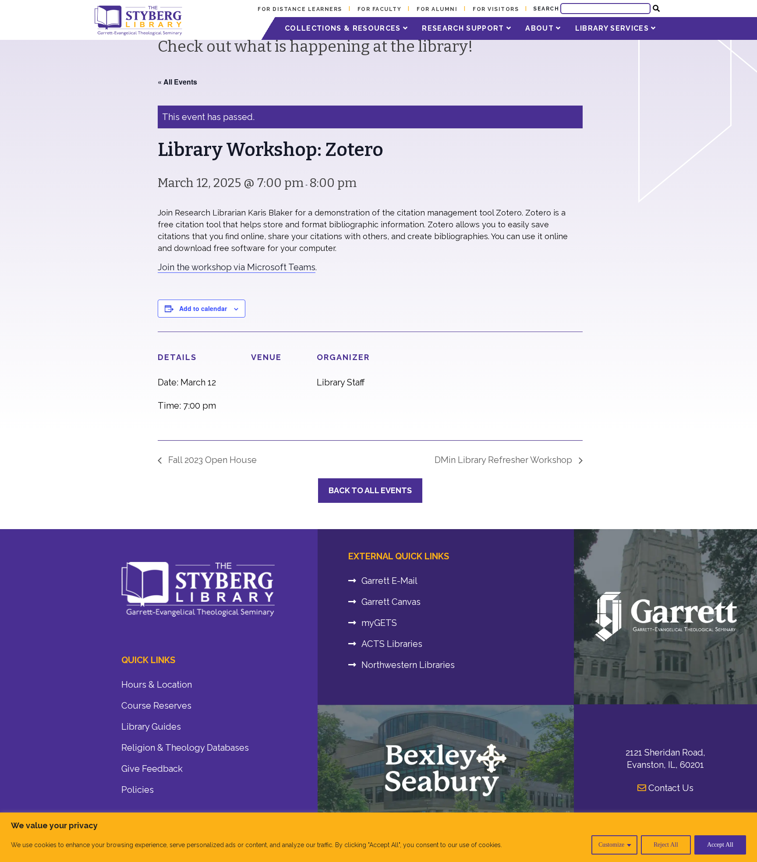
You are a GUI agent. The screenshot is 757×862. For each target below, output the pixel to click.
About (540, 28)
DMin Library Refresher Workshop (504, 460)
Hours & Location (156, 684)
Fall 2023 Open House (211, 460)
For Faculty (379, 9)
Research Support (464, 28)
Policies (137, 789)
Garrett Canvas (391, 602)
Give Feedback (152, 768)
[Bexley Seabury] (446, 770)
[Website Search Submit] (656, 8)
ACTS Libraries (391, 644)
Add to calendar (203, 308)
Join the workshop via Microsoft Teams (236, 267)
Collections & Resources (344, 28)
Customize (611, 844)
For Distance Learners (300, 9)
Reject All (666, 844)
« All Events (177, 82)
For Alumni (437, 9)
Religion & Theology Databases (185, 747)
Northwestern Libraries (408, 665)
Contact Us (669, 788)
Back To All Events (370, 490)
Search (546, 8)
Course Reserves (156, 705)
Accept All (720, 844)
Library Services (613, 28)
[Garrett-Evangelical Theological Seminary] (665, 616)
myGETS (379, 623)
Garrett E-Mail (389, 581)
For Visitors (496, 9)
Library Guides (151, 726)
